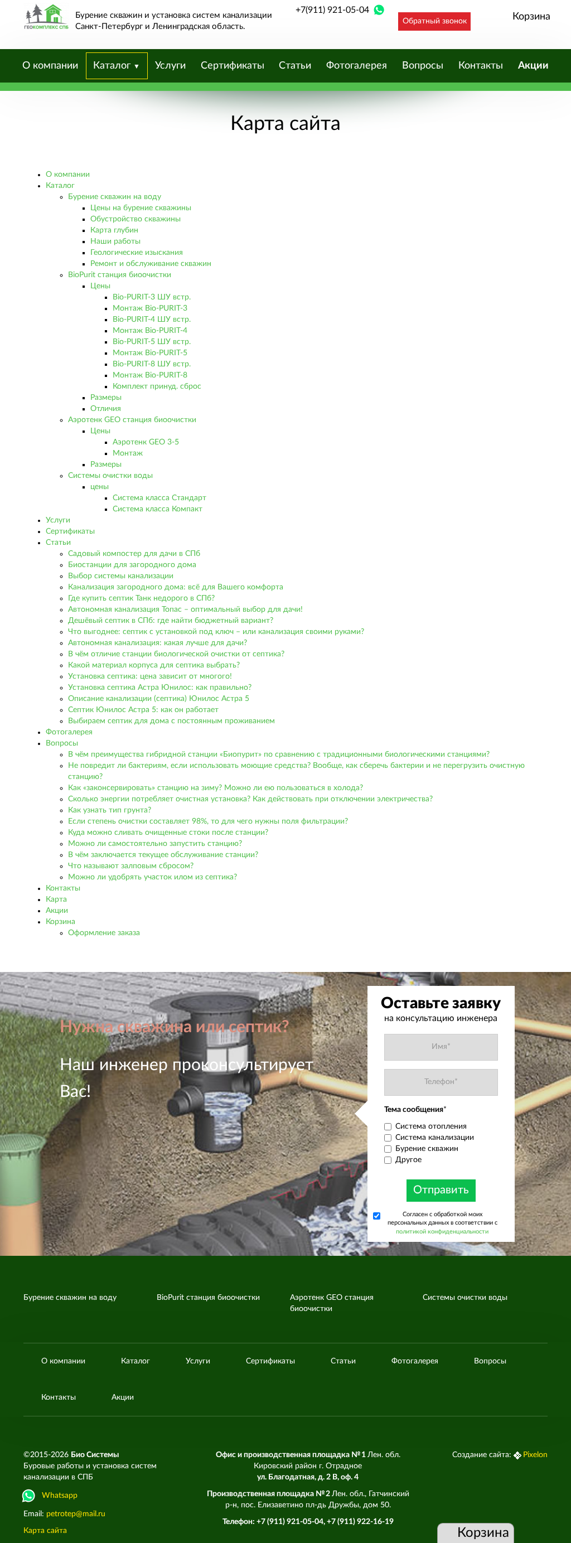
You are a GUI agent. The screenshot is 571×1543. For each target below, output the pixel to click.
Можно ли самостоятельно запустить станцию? (155, 844)
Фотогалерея (356, 66)
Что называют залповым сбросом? (130, 866)
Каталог (113, 66)
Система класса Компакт (157, 509)
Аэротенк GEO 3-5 (146, 442)
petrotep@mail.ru (75, 1514)
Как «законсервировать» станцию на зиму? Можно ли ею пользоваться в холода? (215, 788)
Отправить (441, 1190)
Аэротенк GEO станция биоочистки (132, 420)
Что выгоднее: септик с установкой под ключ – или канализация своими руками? (216, 632)
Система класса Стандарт (159, 498)
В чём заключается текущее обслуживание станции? (163, 855)
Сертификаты (232, 66)
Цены (100, 286)
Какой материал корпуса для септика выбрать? (154, 665)
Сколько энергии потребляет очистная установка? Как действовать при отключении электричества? (250, 799)
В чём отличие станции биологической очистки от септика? (176, 654)
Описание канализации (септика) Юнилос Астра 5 (158, 699)
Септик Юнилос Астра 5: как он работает (143, 710)
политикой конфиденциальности (442, 1231)
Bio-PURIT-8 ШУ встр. (152, 364)
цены (99, 487)
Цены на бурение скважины (140, 208)
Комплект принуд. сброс (157, 386)
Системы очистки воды (110, 476)
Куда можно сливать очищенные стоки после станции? (168, 832)
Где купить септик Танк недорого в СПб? (141, 598)
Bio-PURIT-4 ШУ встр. (152, 319)
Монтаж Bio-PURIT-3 (150, 308)
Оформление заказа (104, 933)
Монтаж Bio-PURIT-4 (150, 331)
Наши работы (115, 241)
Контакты (480, 66)
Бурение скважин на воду (114, 197)
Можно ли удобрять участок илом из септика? (152, 877)
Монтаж (128, 453)
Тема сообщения (415, 1110)
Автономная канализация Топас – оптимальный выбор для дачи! (185, 609)
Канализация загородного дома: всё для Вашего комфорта (175, 587)
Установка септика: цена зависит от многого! (150, 676)
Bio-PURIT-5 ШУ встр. (152, 342)
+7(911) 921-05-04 (332, 10)
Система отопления (431, 1126)
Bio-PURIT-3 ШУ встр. (152, 297)
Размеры (106, 398)
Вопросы (422, 66)
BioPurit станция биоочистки (119, 275)
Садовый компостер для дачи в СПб (134, 554)
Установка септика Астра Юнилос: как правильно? (159, 687)
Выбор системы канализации (120, 576)
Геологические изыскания (136, 253)
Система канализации (434, 1137)
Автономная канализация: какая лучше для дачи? (157, 643)
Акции (533, 66)
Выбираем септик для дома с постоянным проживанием (171, 721)
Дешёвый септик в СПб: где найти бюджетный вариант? (170, 621)
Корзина (531, 17)
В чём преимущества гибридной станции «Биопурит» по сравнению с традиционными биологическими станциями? (279, 754)
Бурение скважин (426, 1149)
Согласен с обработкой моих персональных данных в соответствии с (442, 1223)
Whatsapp (60, 1496)
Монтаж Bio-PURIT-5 (150, 353)
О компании (50, 66)
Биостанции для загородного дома (132, 565)
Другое (408, 1160)
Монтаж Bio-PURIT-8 (150, 375)
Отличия (105, 409)
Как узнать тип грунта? (109, 810)
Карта (56, 899)
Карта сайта (45, 1531)
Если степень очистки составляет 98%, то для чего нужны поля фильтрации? (208, 821)
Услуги (170, 66)
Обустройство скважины (135, 219)
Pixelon (535, 1455)
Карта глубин (114, 230)
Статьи (295, 66)
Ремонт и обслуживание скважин (150, 264)
